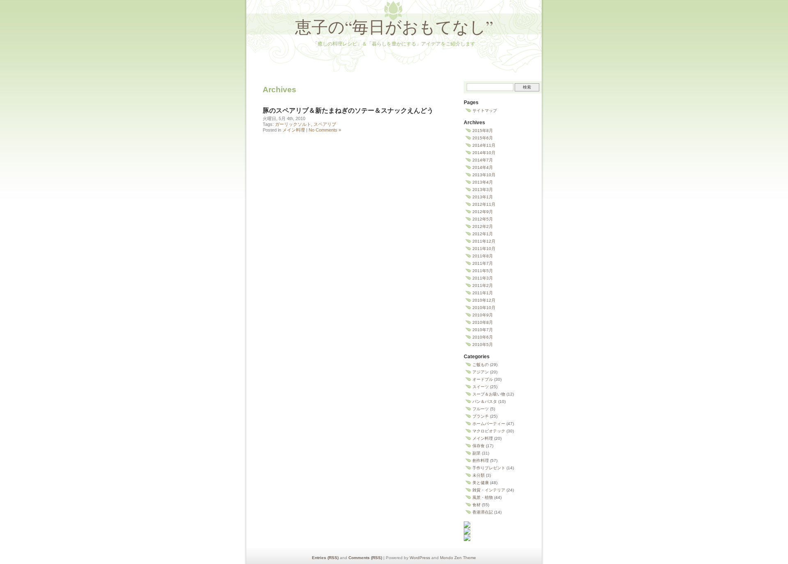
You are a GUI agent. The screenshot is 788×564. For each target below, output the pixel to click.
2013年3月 (482, 189)
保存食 (478, 445)
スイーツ (480, 386)
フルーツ (480, 409)
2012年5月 (482, 219)
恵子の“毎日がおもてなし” (394, 26)
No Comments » (325, 129)
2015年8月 (482, 130)
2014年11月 (483, 145)
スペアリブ (325, 124)
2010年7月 (482, 329)
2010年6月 (482, 337)
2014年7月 (482, 160)
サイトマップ (484, 110)
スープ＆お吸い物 (488, 394)
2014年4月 (482, 167)
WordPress (420, 557)
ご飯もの (480, 364)
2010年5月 (482, 344)
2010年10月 (483, 307)
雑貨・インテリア (488, 490)
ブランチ (480, 416)
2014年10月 (483, 152)
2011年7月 (482, 263)
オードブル (482, 379)
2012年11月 (483, 204)
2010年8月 (482, 322)
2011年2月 (482, 285)
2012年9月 (482, 211)
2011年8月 (482, 256)
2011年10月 (483, 248)
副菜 (476, 453)
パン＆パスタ (484, 401)
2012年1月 (482, 234)
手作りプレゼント (488, 468)
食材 (476, 505)
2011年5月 (482, 270)
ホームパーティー (488, 423)
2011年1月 (482, 293)
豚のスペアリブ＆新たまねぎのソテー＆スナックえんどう (348, 110)
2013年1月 (482, 197)
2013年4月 (482, 182)
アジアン (480, 372)
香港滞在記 (482, 512)
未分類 (478, 475)
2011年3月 (482, 278)
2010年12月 (483, 300)
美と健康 (480, 482)
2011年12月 (483, 241)
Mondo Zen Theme (458, 557)
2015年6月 (482, 138)
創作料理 (480, 460)
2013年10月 (483, 175)
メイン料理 (293, 129)
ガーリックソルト (293, 124)
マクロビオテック (488, 431)
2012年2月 (482, 226)
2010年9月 (482, 315)
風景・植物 (482, 497)
